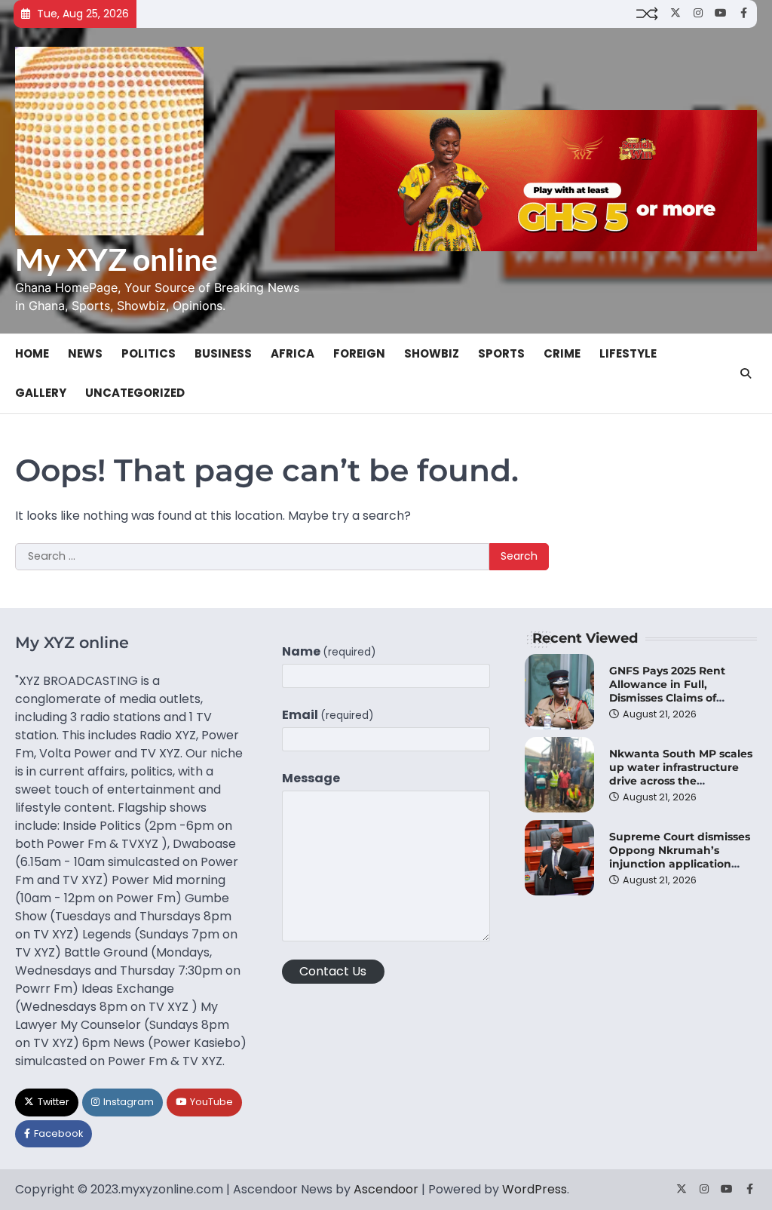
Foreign (359, 353)
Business (223, 353)
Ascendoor (386, 1189)
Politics (148, 353)
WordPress (534, 1189)
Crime (562, 353)
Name (329, 651)
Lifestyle (628, 353)
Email (328, 714)
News (85, 353)
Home (32, 353)
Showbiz (431, 353)
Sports (501, 353)
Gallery (40, 393)
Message (311, 778)
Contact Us (332, 971)
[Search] (745, 373)
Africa (292, 353)
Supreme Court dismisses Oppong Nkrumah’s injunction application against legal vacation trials (679, 864)
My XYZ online (116, 259)
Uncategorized (135, 393)
